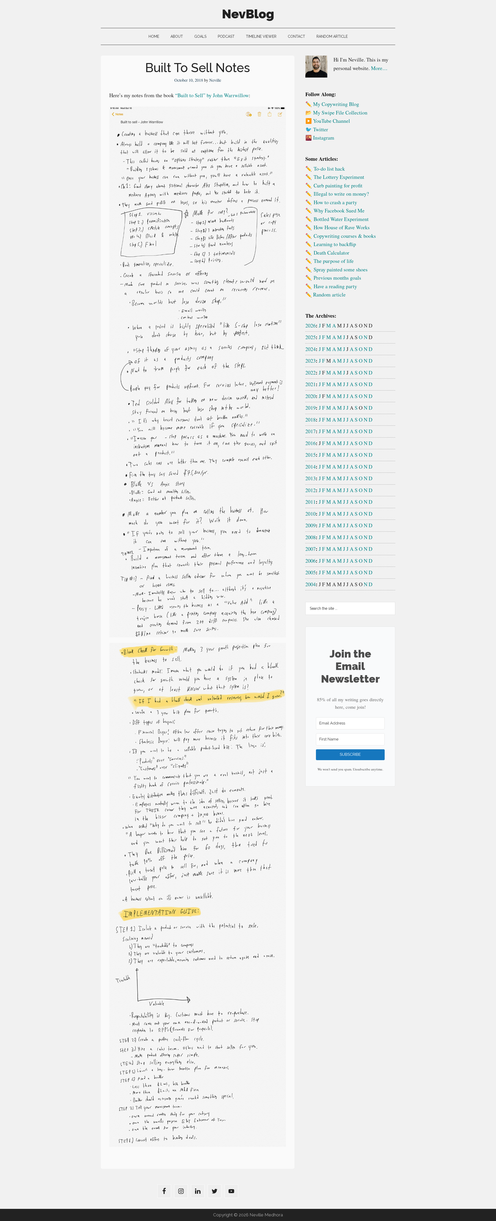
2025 (310, 337)
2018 (310, 419)
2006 (310, 560)
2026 (310, 325)
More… (379, 68)
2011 (310, 501)
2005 (310, 572)
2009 (310, 525)
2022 (310, 372)
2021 (310, 384)
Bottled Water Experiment (341, 219)
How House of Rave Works (342, 227)
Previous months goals (337, 277)
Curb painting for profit (338, 185)
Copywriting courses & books (345, 235)
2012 (310, 490)
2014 (310, 466)
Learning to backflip (335, 244)
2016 (310, 443)
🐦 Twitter (316, 129)
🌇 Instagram (319, 137)
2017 (310, 431)
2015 (310, 454)
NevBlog (248, 14)
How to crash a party (335, 202)
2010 (310, 513)
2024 (310, 349)
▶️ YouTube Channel (327, 120)
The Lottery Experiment (339, 176)
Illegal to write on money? (341, 193)
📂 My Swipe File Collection (336, 112)
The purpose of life (334, 260)
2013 (310, 478)
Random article (329, 294)
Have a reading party (335, 286)
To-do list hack (329, 168)
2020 (310, 396)
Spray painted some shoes (341, 269)
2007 (310, 548)
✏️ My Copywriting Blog (332, 104)
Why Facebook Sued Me (339, 210)
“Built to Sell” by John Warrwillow (212, 95)
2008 (310, 537)
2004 (310, 584)
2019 (310, 407)
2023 (310, 360)
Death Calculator (331, 252)
